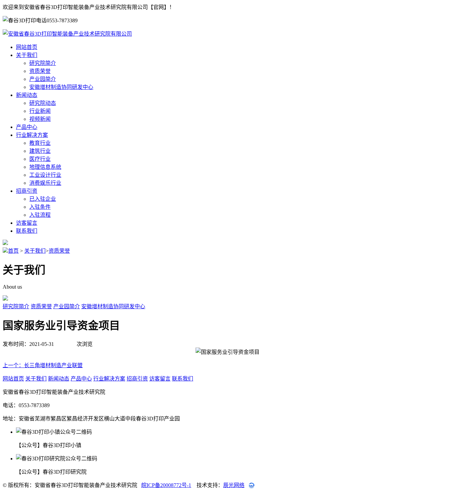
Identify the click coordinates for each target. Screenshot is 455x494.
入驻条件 (40, 207)
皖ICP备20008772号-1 (166, 485)
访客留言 (26, 223)
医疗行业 (40, 159)
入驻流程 (40, 215)
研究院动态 (42, 103)
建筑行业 (40, 151)
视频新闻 (40, 119)
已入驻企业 (42, 199)
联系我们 (26, 231)
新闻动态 (26, 95)
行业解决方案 (32, 135)
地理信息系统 (45, 167)
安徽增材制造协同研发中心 (61, 87)
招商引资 (26, 191)
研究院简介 (42, 63)
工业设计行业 (45, 175)
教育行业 (40, 143)
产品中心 (26, 127)
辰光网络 (233, 485)
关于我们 (26, 55)
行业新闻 (40, 111)
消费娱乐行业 (45, 183)
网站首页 (26, 47)
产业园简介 (42, 79)
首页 (13, 251)
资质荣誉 (40, 71)
